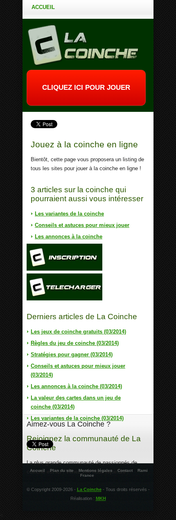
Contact (125, 470)
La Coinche (89, 489)
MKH (101, 498)
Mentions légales (96, 470)
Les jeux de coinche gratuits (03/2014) (78, 332)
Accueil (37, 470)
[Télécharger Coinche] (64, 286)
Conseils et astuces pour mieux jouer (82, 225)
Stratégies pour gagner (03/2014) (72, 354)
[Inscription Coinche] (64, 257)
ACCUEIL (43, 7)
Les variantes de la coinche (69, 214)
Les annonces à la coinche (68, 236)
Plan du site (62, 470)
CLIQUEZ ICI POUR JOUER (86, 87)
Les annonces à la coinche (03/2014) (76, 386)
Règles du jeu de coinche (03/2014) (75, 343)
